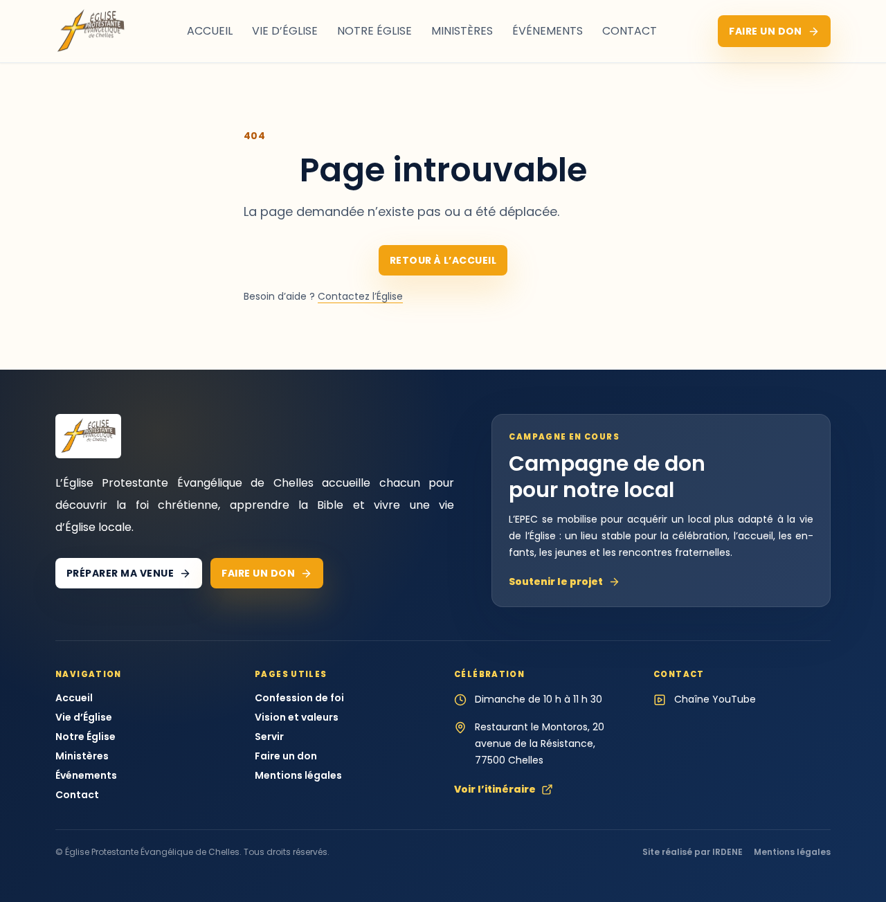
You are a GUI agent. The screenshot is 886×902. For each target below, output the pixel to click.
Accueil (210, 31)
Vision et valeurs (296, 717)
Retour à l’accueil (443, 260)
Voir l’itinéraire (495, 789)
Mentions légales (298, 775)
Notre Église (374, 31)
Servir (269, 736)
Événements (547, 31)
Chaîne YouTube (715, 699)
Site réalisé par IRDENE (692, 852)
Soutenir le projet (556, 581)
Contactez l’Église (360, 296)
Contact (629, 31)
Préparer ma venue (120, 573)
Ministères (462, 31)
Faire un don (765, 31)
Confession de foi (299, 698)
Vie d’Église (285, 31)
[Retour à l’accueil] (90, 31)
